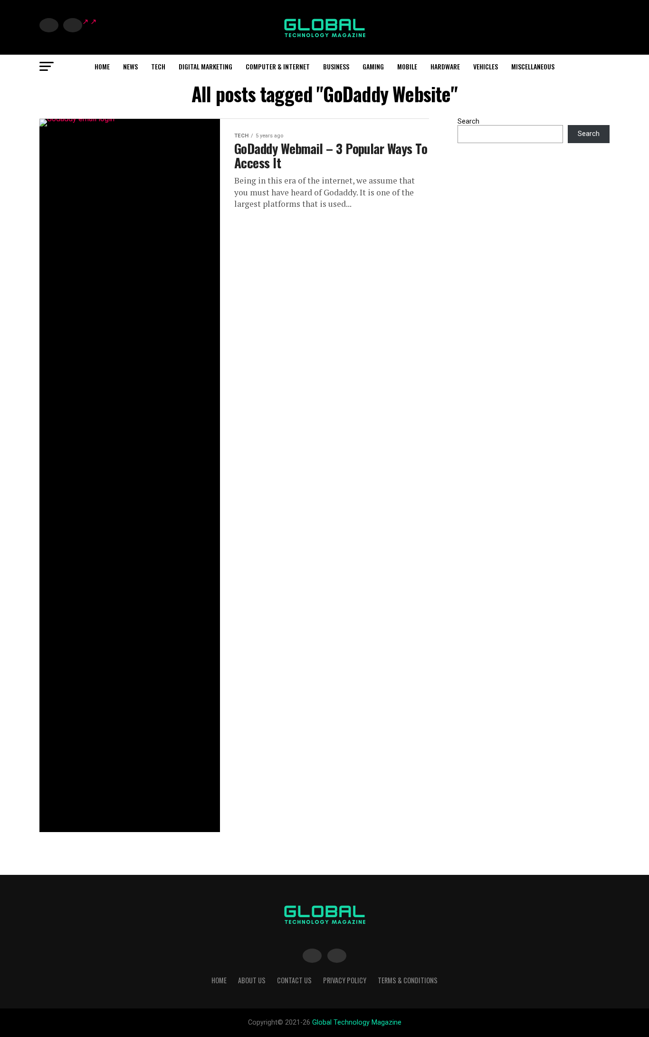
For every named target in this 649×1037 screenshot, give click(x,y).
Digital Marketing (205, 66)
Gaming (373, 66)
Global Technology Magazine (356, 1022)
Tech (158, 66)
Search (468, 121)
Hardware (445, 66)
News (130, 66)
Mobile (407, 66)
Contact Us (294, 980)
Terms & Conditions (408, 980)
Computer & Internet (278, 66)
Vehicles (485, 66)
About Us (252, 980)
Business (336, 66)
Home (102, 66)
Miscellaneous (532, 66)
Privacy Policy (344, 980)
